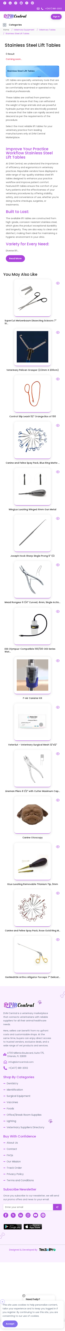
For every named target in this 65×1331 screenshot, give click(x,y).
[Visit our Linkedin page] (10, 3)
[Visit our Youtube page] (21, 3)
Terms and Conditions (19, 1172)
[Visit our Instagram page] (15, 3)
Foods (10, 1105)
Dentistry (12, 1082)
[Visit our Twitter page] (26, 3)
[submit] (57, 1199)
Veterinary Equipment (24, 29)
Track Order (13, 1160)
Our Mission (13, 1155)
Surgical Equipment (17, 1093)
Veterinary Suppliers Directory (23, 1122)
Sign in (56, 16)
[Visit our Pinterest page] (32, 3)
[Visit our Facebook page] (4, 3)
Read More (15, 258)
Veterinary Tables (47, 29)
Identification (14, 1087)
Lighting (11, 1116)
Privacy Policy (14, 1166)
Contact (11, 1143)
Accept (10, 1323)
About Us (11, 1137)
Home (6, 29)
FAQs (9, 1149)
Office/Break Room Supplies (22, 1111)
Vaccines (12, 1099)
